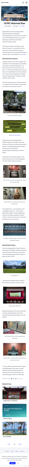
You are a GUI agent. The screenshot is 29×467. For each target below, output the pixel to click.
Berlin (16, 451)
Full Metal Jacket (16, 135)
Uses (12, 451)
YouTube (23, 54)
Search (7, 451)
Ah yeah (12, 463)
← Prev (8, 444)
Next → (21, 444)
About (22, 451)
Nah (18, 463)
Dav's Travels (4, 2)
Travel (23, 26)
